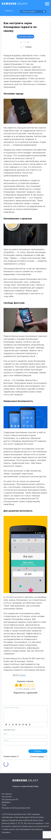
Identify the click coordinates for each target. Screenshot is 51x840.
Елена (22, 675)
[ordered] (19, 724)
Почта (6, 740)
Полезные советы (25, 36)
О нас (4, 805)
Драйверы (6, 802)
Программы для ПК (10, 799)
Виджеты (9, 11)
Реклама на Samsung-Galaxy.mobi (16, 808)
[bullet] (23, 724)
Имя (6, 734)
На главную (7, 794)
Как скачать (7, 796)
